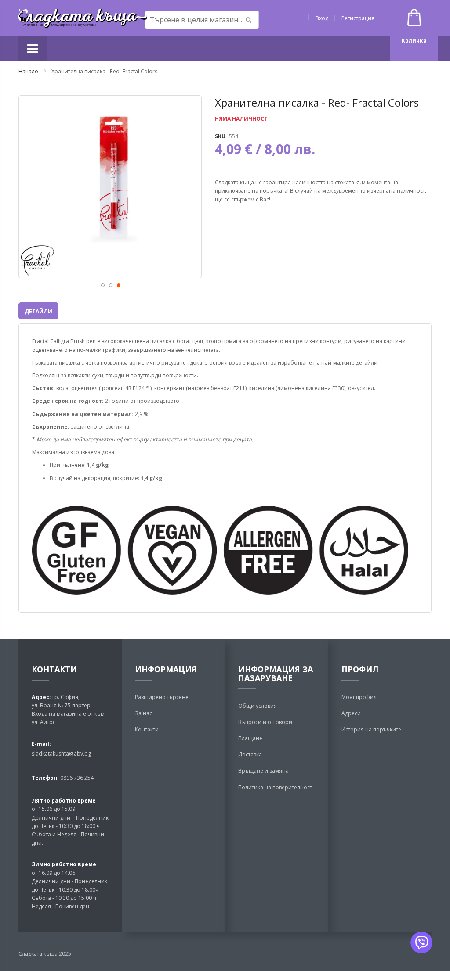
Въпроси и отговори (265, 722)
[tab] (38, 310)
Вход (322, 18)
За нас (143, 713)
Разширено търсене (162, 697)
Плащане (250, 738)
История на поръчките (371, 729)
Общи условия (257, 705)
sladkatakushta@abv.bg (61, 753)
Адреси (351, 713)
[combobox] (202, 20)
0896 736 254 (76, 777)
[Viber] (421, 942)
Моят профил (359, 697)
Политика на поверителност (275, 787)
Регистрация (357, 18)
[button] (102, 284)
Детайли (38, 311)
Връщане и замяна (263, 770)
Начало (28, 71)
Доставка (250, 754)
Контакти (147, 729)
